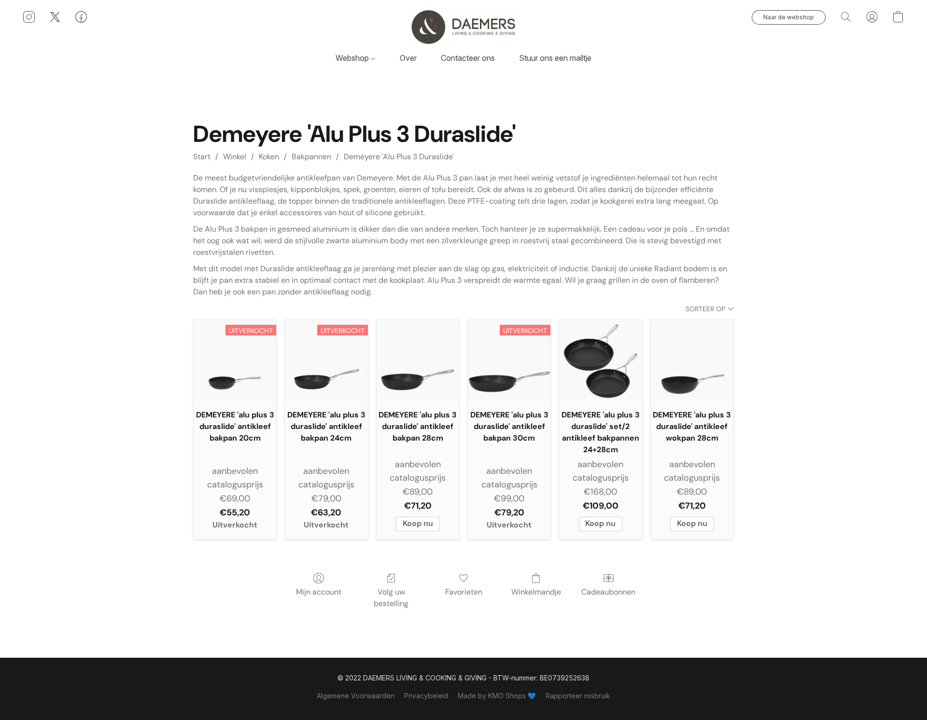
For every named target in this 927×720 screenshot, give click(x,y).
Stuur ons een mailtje (555, 58)
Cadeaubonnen (608, 592)
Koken (269, 157)
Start (202, 157)
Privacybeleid (426, 696)
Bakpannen (311, 157)
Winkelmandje (536, 592)
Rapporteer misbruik (578, 696)
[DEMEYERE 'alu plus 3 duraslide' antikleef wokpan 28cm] (692, 361)
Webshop (353, 58)
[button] (463, 26)
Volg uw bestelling (391, 598)
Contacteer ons (468, 58)
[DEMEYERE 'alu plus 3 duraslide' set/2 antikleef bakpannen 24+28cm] (600, 361)
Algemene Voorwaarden (355, 696)
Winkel (234, 157)
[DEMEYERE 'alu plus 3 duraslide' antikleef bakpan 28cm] (418, 361)
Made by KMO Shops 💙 (497, 696)
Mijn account (318, 592)
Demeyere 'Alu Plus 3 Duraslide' (399, 157)
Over (408, 58)
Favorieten (463, 592)
